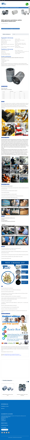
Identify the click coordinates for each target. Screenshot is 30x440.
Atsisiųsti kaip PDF (16, 28)
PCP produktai (3, 427)
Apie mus (2, 408)
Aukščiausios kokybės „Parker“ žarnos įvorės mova (22, 395)
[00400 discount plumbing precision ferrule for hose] (7, 388)
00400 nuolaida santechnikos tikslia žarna (8, 395)
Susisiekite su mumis (4, 406)
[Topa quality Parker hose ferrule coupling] (22, 388)
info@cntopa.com (3, 420)
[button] (28, 13)
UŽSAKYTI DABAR (4, 429)
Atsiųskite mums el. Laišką (7, 28)
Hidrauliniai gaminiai (4, 425)
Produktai (6, 7)
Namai (2, 7)
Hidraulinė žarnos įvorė (14, 7)
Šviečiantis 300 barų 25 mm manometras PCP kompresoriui (12, 354)
